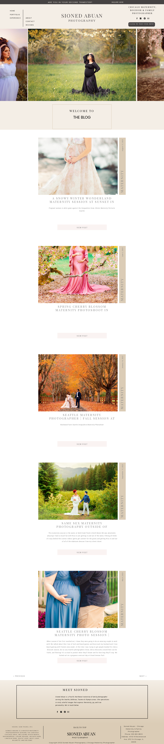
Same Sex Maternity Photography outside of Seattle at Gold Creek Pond (82, 526)
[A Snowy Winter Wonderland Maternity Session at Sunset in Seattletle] (78, 166)
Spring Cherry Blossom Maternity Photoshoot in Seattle (82, 310)
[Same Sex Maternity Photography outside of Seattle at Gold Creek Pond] (78, 491)
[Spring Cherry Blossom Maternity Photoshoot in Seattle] (78, 274)
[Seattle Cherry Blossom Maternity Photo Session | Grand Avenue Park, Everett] (78, 599)
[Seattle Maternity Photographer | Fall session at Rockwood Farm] (78, 382)
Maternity (122, 181)
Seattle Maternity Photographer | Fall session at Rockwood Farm (82, 418)
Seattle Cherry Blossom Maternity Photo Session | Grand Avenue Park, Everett (82, 634)
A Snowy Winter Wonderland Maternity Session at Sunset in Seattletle (82, 201)
